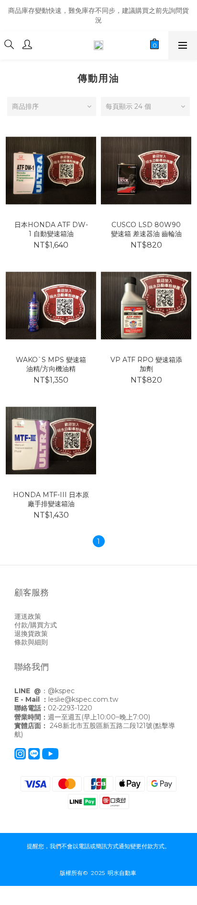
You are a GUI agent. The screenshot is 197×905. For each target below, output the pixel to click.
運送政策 (27, 616)
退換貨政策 (31, 633)
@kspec (61, 691)
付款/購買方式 (35, 625)
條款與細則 (31, 642)
